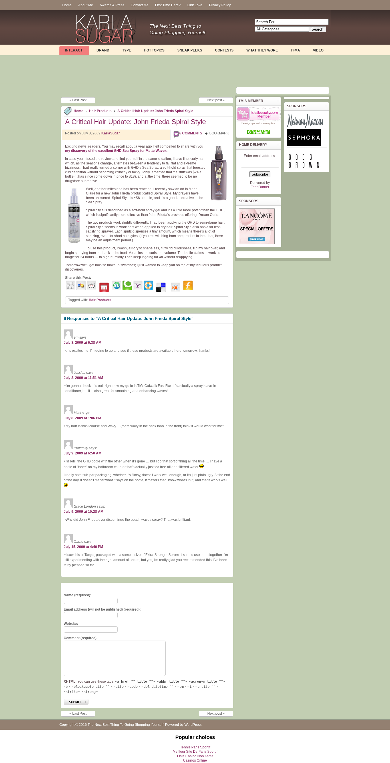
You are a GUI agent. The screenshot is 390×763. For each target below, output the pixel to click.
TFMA (295, 50)
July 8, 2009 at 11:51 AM (83, 378)
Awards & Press (112, 5)
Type (126, 50)
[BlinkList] (175, 287)
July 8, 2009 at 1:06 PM (82, 418)
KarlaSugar (110, 133)
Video (318, 50)
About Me (85, 5)
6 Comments (190, 133)
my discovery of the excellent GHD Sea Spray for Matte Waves (116, 151)
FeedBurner (260, 187)
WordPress (193, 725)
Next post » (216, 100)
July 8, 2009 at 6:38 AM (82, 343)
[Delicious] (161, 287)
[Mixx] (104, 287)
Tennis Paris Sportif (195, 747)
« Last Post (78, 100)
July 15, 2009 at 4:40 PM (83, 547)
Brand (103, 50)
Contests (224, 50)
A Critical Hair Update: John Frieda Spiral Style (155, 111)
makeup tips (268, 123)
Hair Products (100, 111)
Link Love (194, 5)
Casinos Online (195, 760)
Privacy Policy (220, 5)
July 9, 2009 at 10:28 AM (83, 512)
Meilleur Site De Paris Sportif (195, 752)
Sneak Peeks (189, 50)
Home (67, 5)
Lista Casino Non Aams (195, 756)
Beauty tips (248, 123)
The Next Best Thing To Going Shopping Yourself (125, 725)
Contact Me (139, 5)
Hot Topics (154, 50)
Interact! (74, 50)
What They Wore (262, 50)
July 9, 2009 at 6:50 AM (82, 453)
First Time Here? (168, 5)
